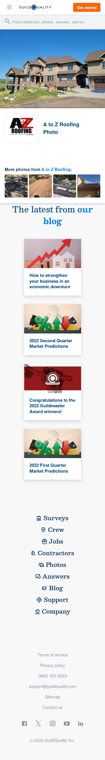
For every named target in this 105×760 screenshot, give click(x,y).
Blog (56, 588)
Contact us (52, 707)
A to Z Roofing (56, 169)
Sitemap (52, 697)
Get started (87, 7)
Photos (56, 564)
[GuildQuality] (35, 7)
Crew (56, 529)
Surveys (56, 518)
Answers (56, 576)
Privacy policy (52, 665)
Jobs (56, 541)
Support (56, 599)
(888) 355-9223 (52, 676)
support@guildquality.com (52, 686)
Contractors (56, 553)
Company (56, 611)
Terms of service (52, 655)
